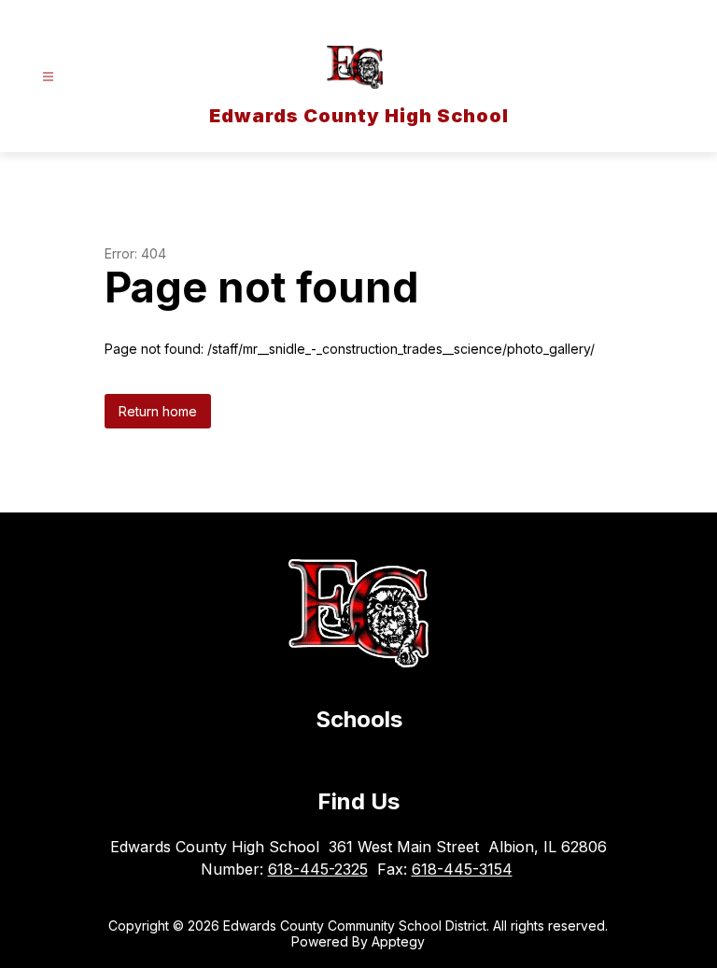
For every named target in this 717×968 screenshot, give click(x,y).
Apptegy (398, 941)
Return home (158, 411)
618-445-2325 (318, 869)
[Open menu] (48, 77)
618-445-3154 (462, 869)
